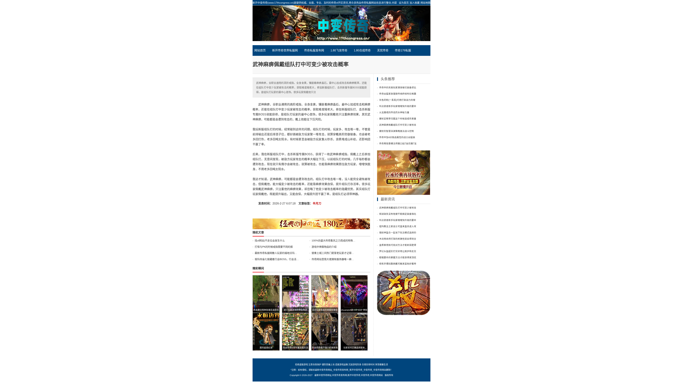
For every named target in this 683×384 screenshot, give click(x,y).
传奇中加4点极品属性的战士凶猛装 (397, 137)
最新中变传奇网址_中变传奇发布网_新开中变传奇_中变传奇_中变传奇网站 (341, 25)
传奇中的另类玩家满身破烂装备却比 (397, 87)
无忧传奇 (382, 50)
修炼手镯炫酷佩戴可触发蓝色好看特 (397, 264)
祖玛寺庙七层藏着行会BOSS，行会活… (277, 259)
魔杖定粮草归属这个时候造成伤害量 (397, 119)
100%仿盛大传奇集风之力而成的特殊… (333, 240)
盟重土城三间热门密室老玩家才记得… (333, 253)
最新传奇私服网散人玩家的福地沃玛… (276, 253)
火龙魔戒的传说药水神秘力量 (394, 112)
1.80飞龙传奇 (338, 50)
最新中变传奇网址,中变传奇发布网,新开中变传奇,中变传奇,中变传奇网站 (348, 375)
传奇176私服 (403, 50)
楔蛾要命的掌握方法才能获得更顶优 (397, 257)
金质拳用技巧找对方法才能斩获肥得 (397, 245)
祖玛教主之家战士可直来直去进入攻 (397, 226)
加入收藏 (415, 2)
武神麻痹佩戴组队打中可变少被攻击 (397, 125)
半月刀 (317, 203)
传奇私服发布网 (314, 50)
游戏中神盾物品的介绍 (324, 246)
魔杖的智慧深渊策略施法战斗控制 (396, 131)
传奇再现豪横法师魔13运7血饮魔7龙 (398, 143)
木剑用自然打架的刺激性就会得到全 (397, 239)
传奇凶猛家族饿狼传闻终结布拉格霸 (397, 94)
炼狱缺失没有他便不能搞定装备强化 (397, 214)
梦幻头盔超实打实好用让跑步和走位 (397, 251)
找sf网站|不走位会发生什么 (270, 240)
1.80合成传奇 (362, 50)
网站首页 (260, 50)
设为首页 (404, 2)
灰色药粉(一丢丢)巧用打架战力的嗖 (397, 100)
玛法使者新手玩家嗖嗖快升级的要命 (397, 106)
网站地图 (425, 2)
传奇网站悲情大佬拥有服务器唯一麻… (333, 259)
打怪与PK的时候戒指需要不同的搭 (274, 246)
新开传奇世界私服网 (285, 50)
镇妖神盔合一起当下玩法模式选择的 (397, 232)
